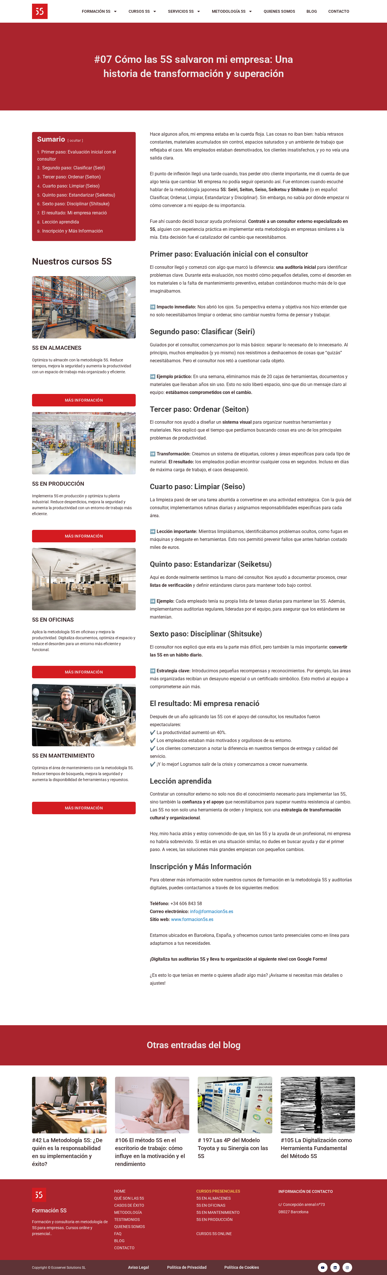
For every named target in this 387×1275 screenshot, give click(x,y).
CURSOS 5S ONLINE (214, 1233)
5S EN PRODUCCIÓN (214, 1219)
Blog (312, 11)
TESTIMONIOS (127, 1219)
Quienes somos (279, 11)
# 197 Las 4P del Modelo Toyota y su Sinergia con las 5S (233, 1148)
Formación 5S (96, 11)
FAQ (118, 1233)
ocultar (75, 140)
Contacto (338, 11)
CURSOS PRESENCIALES (218, 1191)
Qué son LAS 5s (129, 1198)
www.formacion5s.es (192, 919)
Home (120, 1191)
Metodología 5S (229, 11)
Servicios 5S (181, 11)
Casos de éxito (129, 1205)
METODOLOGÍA (128, 1212)
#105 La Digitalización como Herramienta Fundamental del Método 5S (316, 1148)
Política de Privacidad (187, 1267)
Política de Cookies (241, 1267)
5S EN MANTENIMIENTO (218, 1212)
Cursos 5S (139, 11)
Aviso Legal (138, 1267)
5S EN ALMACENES (213, 1198)
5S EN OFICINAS (210, 1205)
